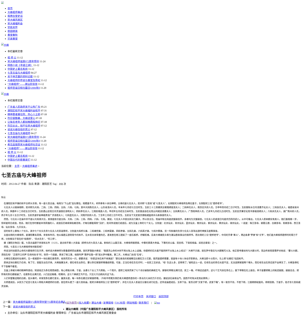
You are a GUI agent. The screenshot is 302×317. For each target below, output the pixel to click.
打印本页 (138, 296)
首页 (10, 8)
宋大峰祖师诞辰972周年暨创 (23, 61)
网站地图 (132, 302)
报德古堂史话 (15, 16)
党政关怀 (13, 27)
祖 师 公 (12, 57)
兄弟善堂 (13, 38)
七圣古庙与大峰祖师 (19, 72)
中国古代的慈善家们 (19, 159)
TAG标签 (120, 302)
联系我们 (144, 302)
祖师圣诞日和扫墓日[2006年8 (24, 88)
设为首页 (72, 302)
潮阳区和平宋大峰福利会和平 (24, 110)
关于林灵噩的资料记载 (20, 76)
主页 (17, 166)
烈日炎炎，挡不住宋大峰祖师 (24, 125)
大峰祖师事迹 (15, 12)
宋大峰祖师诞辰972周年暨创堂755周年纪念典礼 (39, 302)
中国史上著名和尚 (18, 69)
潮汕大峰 (96, 302)
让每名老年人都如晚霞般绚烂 (24, 122)
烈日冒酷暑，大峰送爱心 (21, 118)
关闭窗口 (151, 296)
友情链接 (108, 302)
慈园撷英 (13, 31)
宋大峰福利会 (15, 23)
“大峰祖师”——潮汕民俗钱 (22, 84)
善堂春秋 (13, 35)
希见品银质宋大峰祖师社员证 (24, 144)
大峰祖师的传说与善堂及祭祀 (24, 80)
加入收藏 (84, 302)
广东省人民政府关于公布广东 (24, 106)
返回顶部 (164, 296)
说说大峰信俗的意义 (19, 129)
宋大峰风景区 (15, 19)
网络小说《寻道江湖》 (20, 65)
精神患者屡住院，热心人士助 (24, 114)
